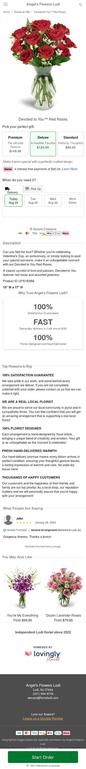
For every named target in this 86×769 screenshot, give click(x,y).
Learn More (69, 169)
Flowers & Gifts (22, 12)
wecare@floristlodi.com (43, 698)
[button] (77, 759)
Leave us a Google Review (43, 718)
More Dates (72, 200)
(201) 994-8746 (43, 693)
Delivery (12, 191)
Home (6, 12)
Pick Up (36, 189)
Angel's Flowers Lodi (43, 4)
